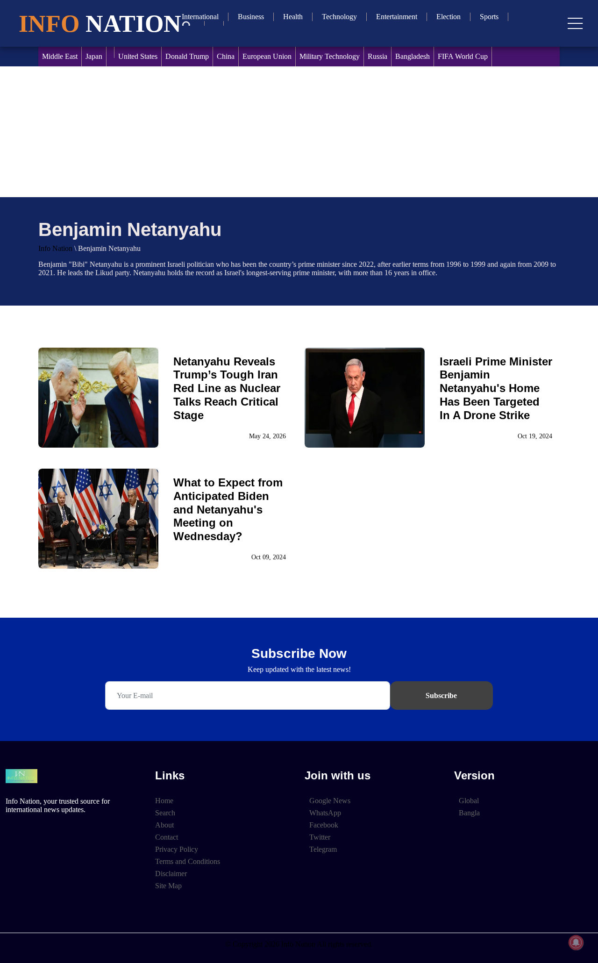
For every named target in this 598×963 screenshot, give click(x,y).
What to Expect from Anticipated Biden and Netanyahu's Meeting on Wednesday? (228, 509)
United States (137, 56)
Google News (329, 801)
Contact (166, 837)
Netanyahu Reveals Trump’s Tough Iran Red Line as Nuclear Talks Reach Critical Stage (226, 388)
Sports (489, 17)
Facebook (323, 825)
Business (251, 17)
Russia (377, 56)
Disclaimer (171, 873)
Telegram (323, 849)
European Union (267, 56)
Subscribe (441, 695)
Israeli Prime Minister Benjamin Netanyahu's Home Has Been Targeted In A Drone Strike (496, 388)
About (164, 825)
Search (165, 813)
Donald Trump (187, 56)
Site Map (168, 886)
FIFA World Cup (463, 56)
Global (469, 801)
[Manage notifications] (576, 942)
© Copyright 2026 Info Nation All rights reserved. (299, 944)
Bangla (469, 813)
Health (293, 17)
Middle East (60, 56)
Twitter (319, 837)
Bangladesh (412, 56)
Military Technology (329, 56)
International (200, 17)
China (226, 56)
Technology (339, 17)
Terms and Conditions (187, 861)
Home (164, 801)
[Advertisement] (299, 131)
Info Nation (55, 248)
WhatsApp (325, 813)
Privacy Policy (176, 849)
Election (448, 17)
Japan (93, 56)
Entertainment (396, 17)
